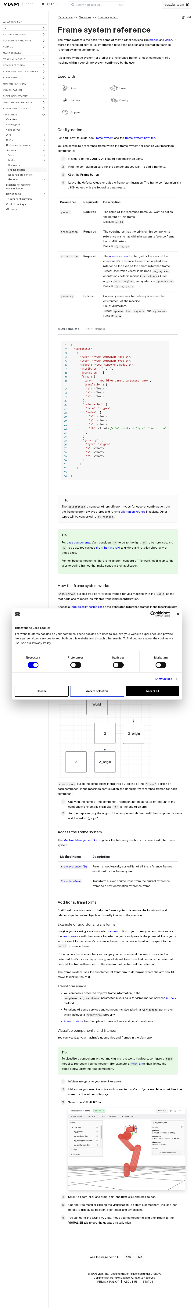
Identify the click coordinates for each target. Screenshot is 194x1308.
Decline (42, 691)
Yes (128, 1257)
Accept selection (97, 691)
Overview (11, 119)
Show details (163, 678)
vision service (71, 936)
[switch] (75, 665)
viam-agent (13, 124)
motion (154, 39)
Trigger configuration (19, 198)
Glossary (11, 209)
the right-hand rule (108, 547)
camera (113, 931)
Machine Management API (80, 840)
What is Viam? (12, 22)
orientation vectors (133, 511)
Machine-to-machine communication (18, 186)
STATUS (148, 1281)
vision (168, 39)
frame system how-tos (140, 137)
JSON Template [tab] (68, 328)
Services (85, 17)
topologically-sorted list (86, 606)
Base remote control (20, 174)
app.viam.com (175, 4)
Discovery (14, 165)
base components (78, 542)
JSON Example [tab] (95, 328)
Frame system (16, 169)
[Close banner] (178, 614)
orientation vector (120, 256)
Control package (16, 204)
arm (137, 1063)
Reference (65, 17)
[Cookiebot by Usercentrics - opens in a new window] (153, 614)
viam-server (13, 129)
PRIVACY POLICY (108, 1281)
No (140, 1257)
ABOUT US (131, 1281)
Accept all (152, 691)
